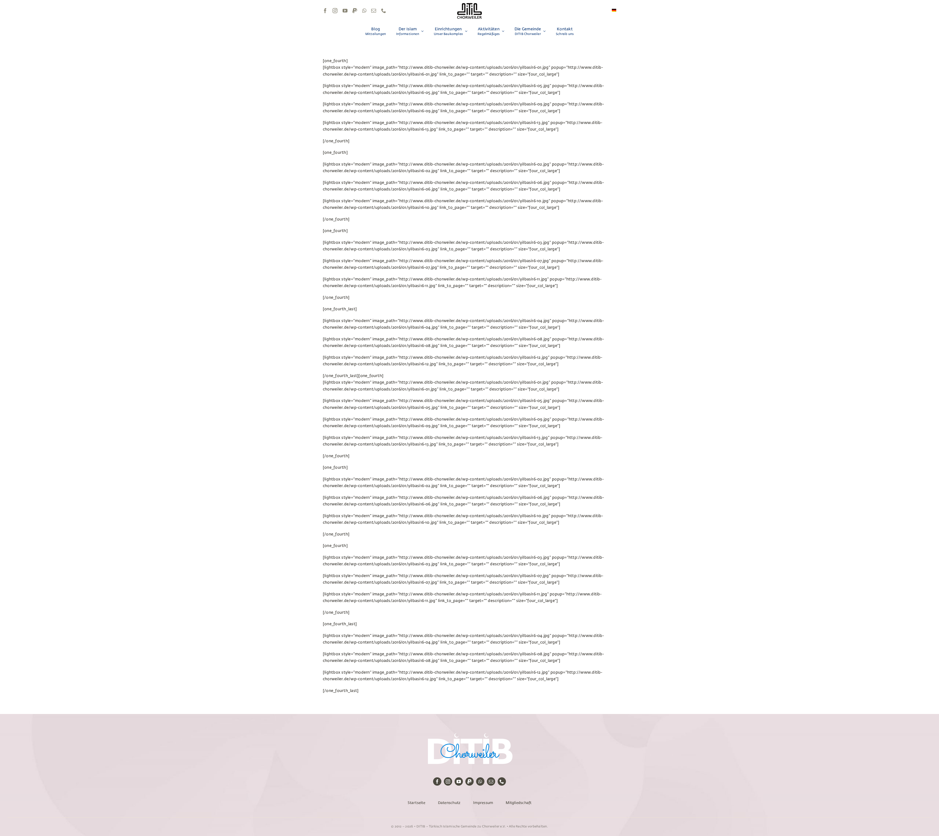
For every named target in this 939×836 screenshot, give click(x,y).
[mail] (373, 10)
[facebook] (325, 10)
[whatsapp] (364, 10)
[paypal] (354, 10)
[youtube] (345, 10)
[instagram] (335, 10)
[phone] (383, 10)
